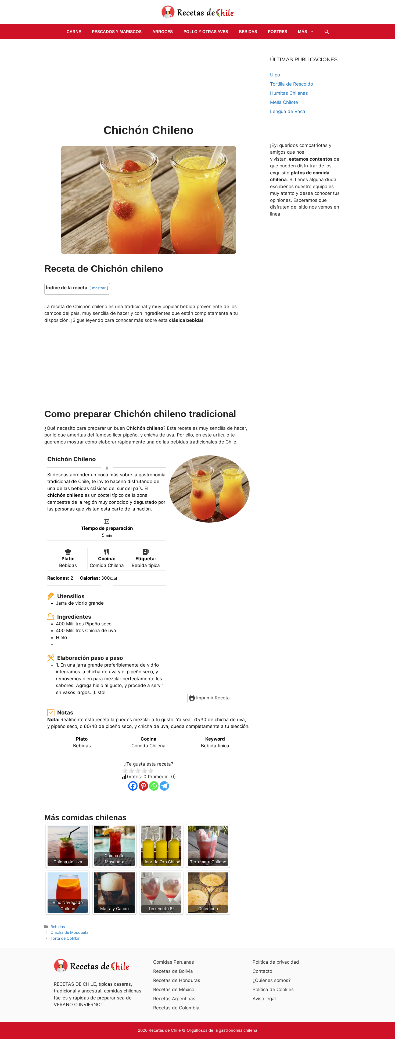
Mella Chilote (284, 102)
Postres (277, 31)
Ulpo (275, 75)
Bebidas (248, 31)
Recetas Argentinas (174, 998)
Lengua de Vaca (287, 111)
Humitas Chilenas (289, 93)
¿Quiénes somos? (272, 980)
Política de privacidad (276, 962)
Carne (74, 31)
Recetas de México (173, 989)
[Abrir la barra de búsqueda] (326, 31)
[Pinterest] (143, 786)
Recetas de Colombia (176, 1007)
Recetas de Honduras (176, 980)
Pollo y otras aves (206, 31)
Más (302, 31)
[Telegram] (164, 786)
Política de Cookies (273, 989)
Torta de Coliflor (65, 938)
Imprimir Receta (212, 697)
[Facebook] (133, 786)
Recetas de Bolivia (173, 971)
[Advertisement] (148, 82)
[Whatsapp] (154, 786)
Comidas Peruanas (173, 962)
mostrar (99, 288)
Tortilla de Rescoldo (291, 84)
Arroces (162, 31)
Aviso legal (264, 998)
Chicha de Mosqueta (69, 932)
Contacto (262, 971)
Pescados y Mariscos (117, 31)
